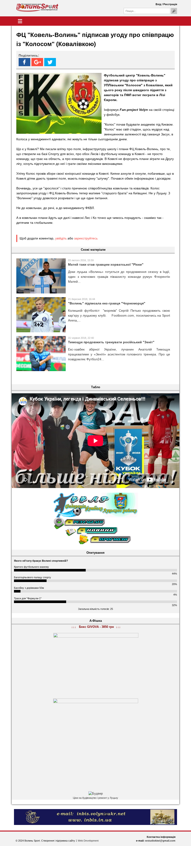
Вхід (158, 4)
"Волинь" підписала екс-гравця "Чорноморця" (106, 303)
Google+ (37, 62)
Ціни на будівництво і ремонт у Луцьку (95, 797)
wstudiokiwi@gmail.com (160, 840)
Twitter (50, 62)
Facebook (24, 62)
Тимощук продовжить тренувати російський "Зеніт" (111, 342)
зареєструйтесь (86, 238)
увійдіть (61, 238)
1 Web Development (87, 840)
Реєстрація (170, 4)
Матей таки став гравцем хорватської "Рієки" (105, 264)
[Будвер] (96, 793)
